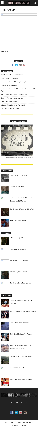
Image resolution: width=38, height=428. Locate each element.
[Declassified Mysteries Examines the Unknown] (5, 303)
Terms (12, 422)
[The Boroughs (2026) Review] (5, 263)
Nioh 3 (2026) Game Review (18, 368)
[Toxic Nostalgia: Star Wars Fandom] (5, 337)
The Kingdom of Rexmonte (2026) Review (13, 94)
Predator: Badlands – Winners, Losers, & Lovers (16, 82)
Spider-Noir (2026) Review (18, 249)
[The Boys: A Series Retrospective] (5, 286)
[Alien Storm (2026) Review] (5, 223)
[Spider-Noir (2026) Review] (5, 252)
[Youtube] (26, 403)
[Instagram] (16, 403)
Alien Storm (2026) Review (9, 101)
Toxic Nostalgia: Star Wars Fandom (21, 334)
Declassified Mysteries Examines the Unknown (21, 301)
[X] (21, 403)
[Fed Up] (19, 31)
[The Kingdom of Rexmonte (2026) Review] (5, 212)
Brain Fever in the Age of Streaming (21, 379)
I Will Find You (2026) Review (10, 108)
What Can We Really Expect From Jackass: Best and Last (20, 347)
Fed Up (4, 51)
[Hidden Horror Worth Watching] (5, 326)
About (6, 422)
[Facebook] (12, 403)
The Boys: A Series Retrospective (20, 283)
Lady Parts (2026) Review (9, 85)
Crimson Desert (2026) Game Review (21, 356)
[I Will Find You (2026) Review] (5, 241)
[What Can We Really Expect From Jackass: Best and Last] (5, 348)
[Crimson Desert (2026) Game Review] (5, 360)
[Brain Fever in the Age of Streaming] (5, 382)
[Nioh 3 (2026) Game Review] (5, 371)
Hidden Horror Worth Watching (19, 323)
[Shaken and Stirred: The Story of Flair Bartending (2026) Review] (5, 201)
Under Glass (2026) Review (9, 78)
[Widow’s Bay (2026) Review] (5, 275)
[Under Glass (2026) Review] (5, 178)
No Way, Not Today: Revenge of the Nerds (23, 311)
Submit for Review (28, 422)
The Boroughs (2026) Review (19, 260)
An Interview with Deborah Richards (12, 75)
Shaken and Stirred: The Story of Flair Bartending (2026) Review (18, 90)
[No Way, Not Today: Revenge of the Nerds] (5, 314)
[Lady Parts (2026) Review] (5, 190)
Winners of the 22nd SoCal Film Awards (13, 105)
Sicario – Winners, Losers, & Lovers (12, 98)
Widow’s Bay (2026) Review (18, 272)
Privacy (18, 422)
